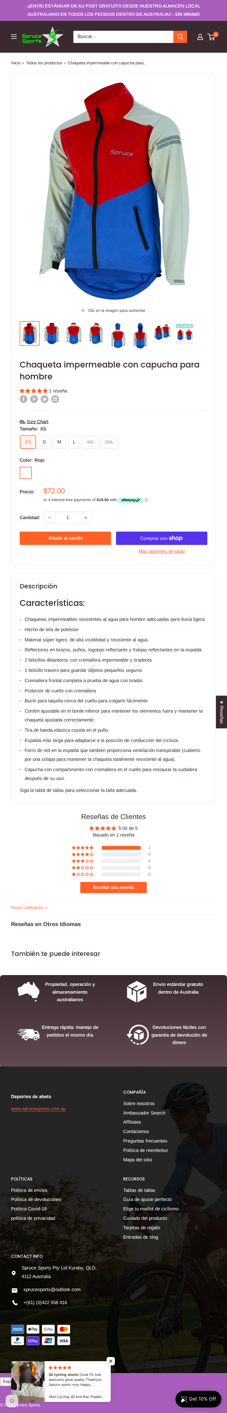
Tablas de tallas (139, 1190)
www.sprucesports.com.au (38, 1108)
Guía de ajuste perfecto (147, 1199)
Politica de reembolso (145, 1150)
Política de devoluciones (36, 1199)
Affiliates (132, 1122)
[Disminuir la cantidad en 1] (49, 518)
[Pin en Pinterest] (34, 398)
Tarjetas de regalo (141, 1227)
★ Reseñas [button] (221, 712)
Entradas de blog (140, 1237)
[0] (211, 37)
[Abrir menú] (14, 36)
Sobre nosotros (139, 1103)
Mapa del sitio (137, 1159)
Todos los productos (44, 62)
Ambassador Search (144, 1113)
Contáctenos (136, 1131)
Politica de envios (29, 1190)
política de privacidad (33, 1218)
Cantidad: (30, 517)
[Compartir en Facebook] (23, 398)
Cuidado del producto (145, 1218)
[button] (34, 391)
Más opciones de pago (161, 551)
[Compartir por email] (55, 398)
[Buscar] (180, 37)
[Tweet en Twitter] (44, 398)
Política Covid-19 (29, 1208)
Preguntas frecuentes (145, 1141)
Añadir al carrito (65, 538)
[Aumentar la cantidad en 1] (86, 518)
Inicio (15, 62)
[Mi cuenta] (200, 37)
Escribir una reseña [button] (113, 887)
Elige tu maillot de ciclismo (151, 1208)
